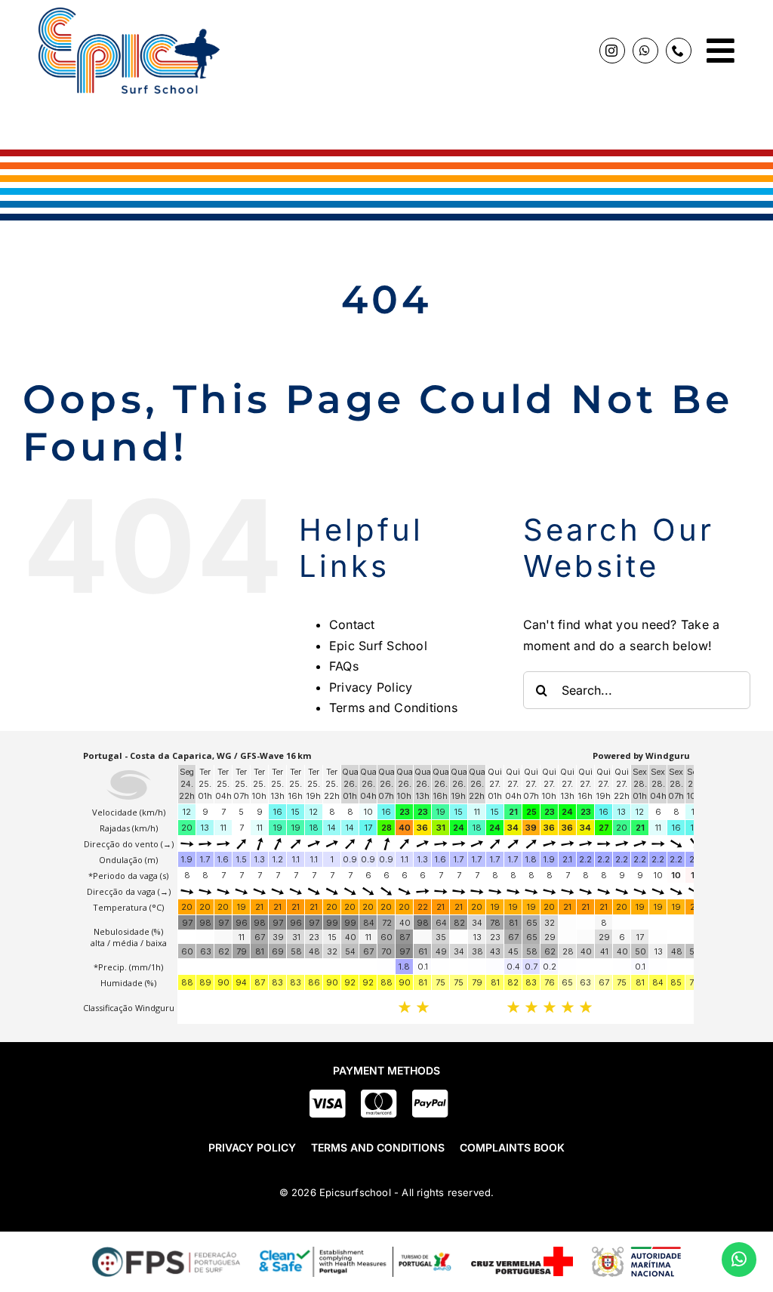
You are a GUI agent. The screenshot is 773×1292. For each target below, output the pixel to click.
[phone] (678, 50)
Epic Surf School (378, 645)
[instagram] (612, 50)
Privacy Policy (370, 687)
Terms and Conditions (393, 707)
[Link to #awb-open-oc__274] (721, 50)
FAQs (344, 666)
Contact (352, 624)
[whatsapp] (645, 50)
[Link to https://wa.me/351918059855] (739, 1259)
